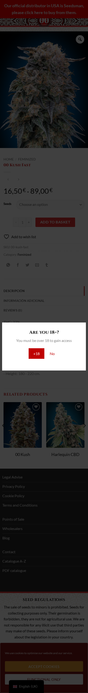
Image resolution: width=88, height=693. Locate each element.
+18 (36, 353)
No (52, 353)
